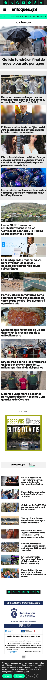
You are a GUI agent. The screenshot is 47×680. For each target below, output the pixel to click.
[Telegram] (29, 2)
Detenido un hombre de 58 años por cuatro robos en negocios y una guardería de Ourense (23, 396)
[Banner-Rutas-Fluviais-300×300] (23, 450)
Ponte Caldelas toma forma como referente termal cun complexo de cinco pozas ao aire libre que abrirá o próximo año (23, 299)
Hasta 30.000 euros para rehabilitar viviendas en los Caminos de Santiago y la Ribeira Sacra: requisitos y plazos (22, 229)
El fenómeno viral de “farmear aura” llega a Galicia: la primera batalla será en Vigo (32, 560)
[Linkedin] (23, 2)
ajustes (26, 672)
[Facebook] (5, 2)
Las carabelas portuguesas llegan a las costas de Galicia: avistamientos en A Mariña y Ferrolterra (23, 192)
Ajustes (30, 676)
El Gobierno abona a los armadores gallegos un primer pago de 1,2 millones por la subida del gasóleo (23, 364)
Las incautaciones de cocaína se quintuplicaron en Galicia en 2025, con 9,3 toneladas (33, 546)
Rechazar (19, 676)
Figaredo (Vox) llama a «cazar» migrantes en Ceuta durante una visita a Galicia (33, 573)
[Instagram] (17, 2)
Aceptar (7, 676)
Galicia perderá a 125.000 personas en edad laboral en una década (33, 507)
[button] (24, 657)
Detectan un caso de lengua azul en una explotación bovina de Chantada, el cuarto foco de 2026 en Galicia (23, 99)
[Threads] (35, 2)
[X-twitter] (11, 2)
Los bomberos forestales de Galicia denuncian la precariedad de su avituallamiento (23, 332)
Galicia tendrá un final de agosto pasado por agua (23, 61)
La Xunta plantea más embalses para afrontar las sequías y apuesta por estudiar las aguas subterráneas (21, 264)
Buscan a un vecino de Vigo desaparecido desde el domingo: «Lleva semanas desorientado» (33, 533)
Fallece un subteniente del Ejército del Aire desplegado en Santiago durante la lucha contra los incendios (23, 129)
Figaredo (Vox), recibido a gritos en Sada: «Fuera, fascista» (33, 494)
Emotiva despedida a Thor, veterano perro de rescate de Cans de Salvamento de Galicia (32, 481)
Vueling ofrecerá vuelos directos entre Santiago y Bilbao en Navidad (33, 520)
